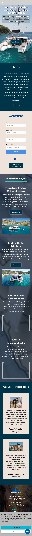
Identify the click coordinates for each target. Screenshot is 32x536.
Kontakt (27, 531)
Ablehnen (16, 532)
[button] (2, 3)
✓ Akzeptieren (16, 527)
